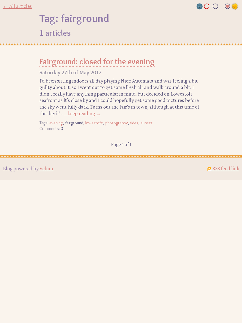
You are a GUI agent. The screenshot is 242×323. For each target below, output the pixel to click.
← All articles (17, 6)
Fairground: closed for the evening (97, 61)
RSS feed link (225, 168)
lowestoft (94, 123)
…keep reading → (82, 113)
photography (116, 123)
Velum (46, 168)
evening (56, 123)
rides (134, 123)
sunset (146, 123)
